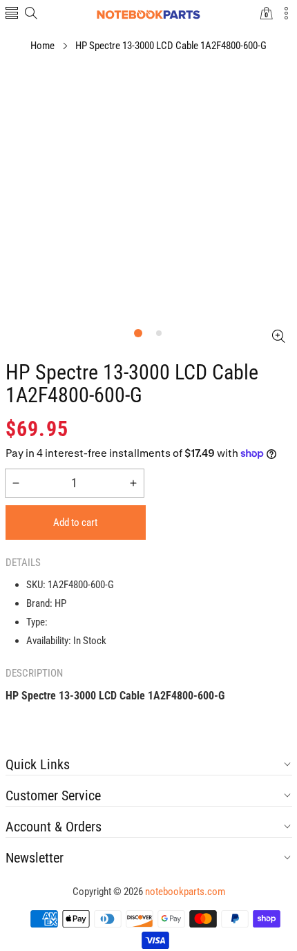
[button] (12, 14)
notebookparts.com (185, 891)
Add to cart (75, 522)
